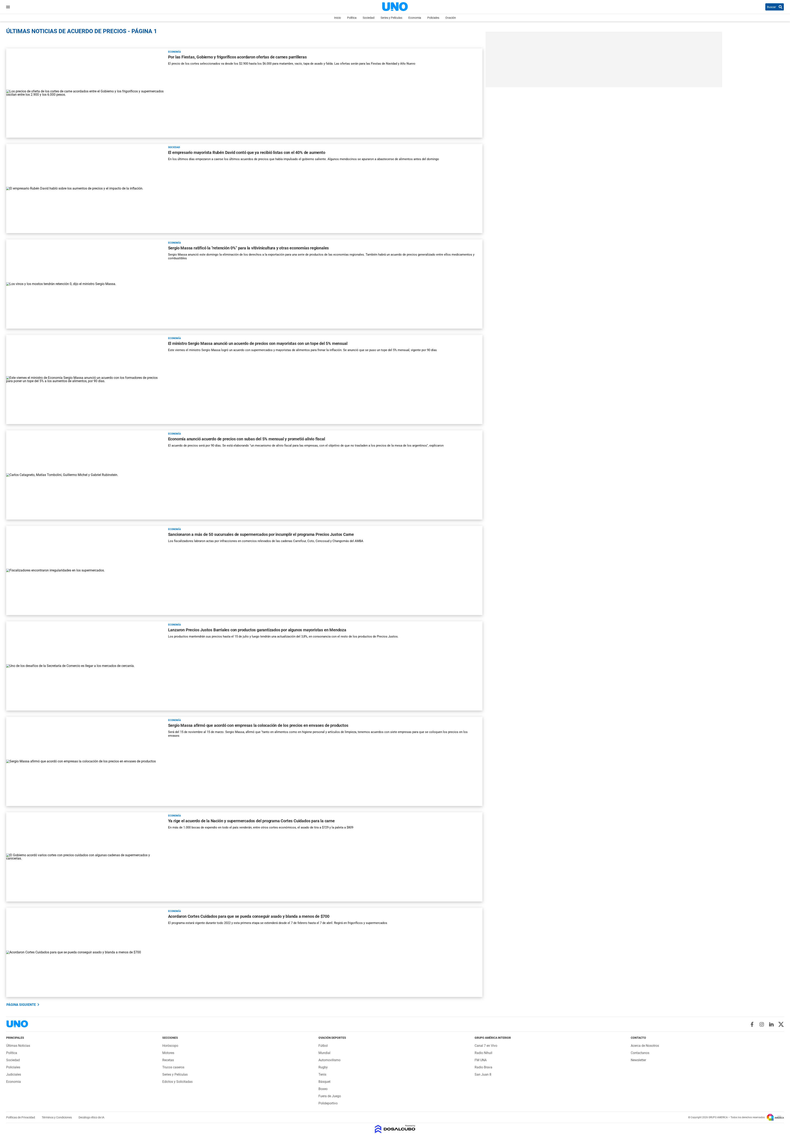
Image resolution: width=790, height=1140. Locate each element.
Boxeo (323, 1089)
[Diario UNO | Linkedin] (771, 1024)
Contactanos (640, 1053)
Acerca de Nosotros (645, 1046)
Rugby (323, 1067)
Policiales (433, 17)
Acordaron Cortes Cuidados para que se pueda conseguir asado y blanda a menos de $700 (248, 916)
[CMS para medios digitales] (395, 1129)
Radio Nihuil (483, 1053)
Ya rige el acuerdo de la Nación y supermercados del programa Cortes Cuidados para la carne (251, 820)
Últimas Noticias (18, 1046)
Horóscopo (170, 1046)
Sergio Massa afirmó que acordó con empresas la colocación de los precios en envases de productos (258, 725)
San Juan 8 (483, 1074)
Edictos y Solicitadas (177, 1082)
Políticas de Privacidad (21, 1117)
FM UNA (481, 1060)
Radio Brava (483, 1067)
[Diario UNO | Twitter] (781, 1024)
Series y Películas (391, 17)
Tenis (322, 1074)
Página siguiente (21, 1005)
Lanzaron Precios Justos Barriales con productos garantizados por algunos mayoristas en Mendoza (257, 629)
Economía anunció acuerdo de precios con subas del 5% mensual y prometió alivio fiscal (246, 438)
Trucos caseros (173, 1067)
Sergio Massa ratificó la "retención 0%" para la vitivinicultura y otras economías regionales (248, 247)
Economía (174, 51)
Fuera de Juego (329, 1096)
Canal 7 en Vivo (486, 1046)
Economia (414, 17)
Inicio (337, 17)
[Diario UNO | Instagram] (761, 1024)
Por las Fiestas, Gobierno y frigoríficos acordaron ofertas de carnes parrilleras (237, 57)
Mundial (324, 1053)
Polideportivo (328, 1103)
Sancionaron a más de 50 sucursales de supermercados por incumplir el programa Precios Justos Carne (261, 534)
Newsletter (638, 1060)
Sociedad (368, 17)
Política (352, 17)
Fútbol (323, 1046)
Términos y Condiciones (57, 1117)
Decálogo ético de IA (91, 1117)
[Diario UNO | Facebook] (752, 1024)
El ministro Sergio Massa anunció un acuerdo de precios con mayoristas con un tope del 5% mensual (257, 343)
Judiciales (13, 1074)
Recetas (168, 1060)
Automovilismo (329, 1060)
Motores (168, 1053)
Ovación (450, 17)
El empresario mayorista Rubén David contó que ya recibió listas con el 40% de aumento (246, 152)
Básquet (324, 1082)
